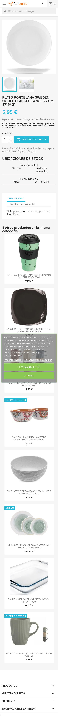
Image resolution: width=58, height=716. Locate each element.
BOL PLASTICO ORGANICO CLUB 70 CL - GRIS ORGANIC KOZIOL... (29, 492)
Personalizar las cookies (38, 359)
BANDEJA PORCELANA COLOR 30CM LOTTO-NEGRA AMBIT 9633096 (29, 330)
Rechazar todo (29, 367)
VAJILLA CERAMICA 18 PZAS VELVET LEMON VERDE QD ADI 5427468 (29, 546)
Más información (13, 359)
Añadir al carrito (31, 139)
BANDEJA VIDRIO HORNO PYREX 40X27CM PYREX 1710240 (29, 600)
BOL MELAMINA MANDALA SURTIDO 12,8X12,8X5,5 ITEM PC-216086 (29, 438)
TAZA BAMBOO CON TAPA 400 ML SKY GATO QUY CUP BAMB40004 (29, 276)
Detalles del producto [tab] (22, 204)
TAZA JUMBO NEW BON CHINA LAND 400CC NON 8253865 (29, 384)
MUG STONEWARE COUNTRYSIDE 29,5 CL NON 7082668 (29, 654)
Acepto (29, 375)
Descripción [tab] (16, 198)
